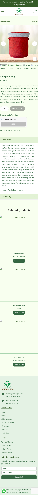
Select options (19, 261)
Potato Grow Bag (19, 305)
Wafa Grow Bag (19, 357)
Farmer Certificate (7, 422)
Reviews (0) (6, 197)
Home (3, 412)
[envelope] (3, 394)
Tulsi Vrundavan (19, 254)
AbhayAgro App (6, 419)
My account (5, 426)
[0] (34, 11)
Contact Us (5, 433)
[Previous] (3, 43)
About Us (4, 429)
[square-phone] (3, 401)
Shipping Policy (6, 452)
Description (6, 140)
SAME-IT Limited (29, 492)
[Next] (34, 43)
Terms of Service (7, 442)
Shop (3, 416)
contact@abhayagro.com (14, 394)
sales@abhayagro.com (13, 396)
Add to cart (17, 109)
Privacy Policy (6, 445)
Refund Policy (6, 449)
